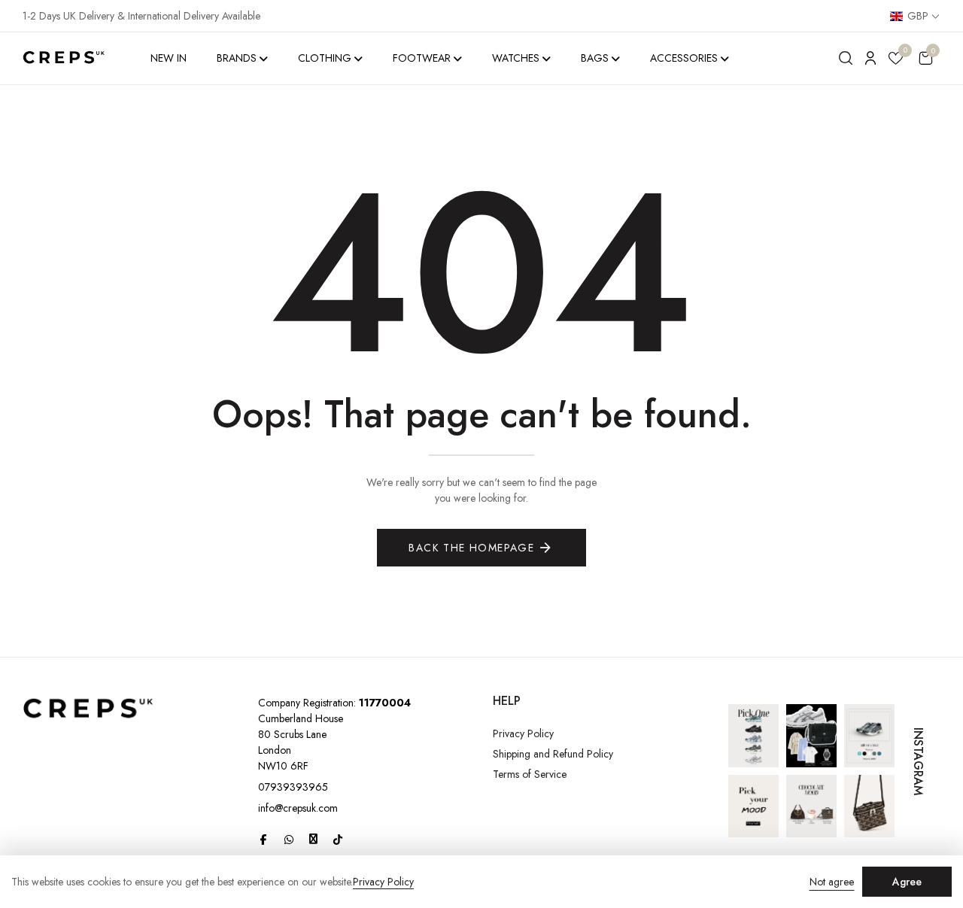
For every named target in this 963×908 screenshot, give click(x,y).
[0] (896, 60)
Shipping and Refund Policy (553, 753)
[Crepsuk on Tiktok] (338, 840)
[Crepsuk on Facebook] (263, 840)
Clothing (324, 57)
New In (168, 57)
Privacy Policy (523, 733)
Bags (595, 57)
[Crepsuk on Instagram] (313, 839)
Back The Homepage (471, 547)
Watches (515, 57)
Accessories (684, 57)
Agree (907, 881)
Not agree (832, 881)
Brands (237, 57)
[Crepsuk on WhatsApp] (289, 840)
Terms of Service (530, 774)
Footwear (422, 57)
